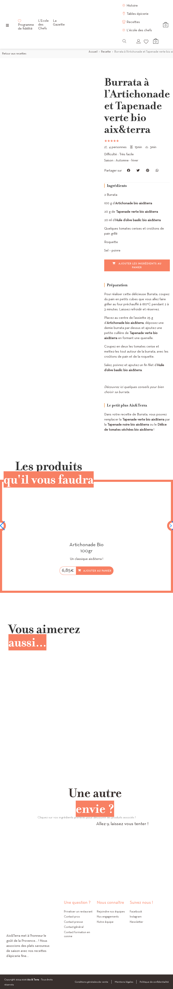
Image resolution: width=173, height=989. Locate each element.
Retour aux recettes (14, 53)
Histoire (132, 5)
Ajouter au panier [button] (97, 570)
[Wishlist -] (146, 41)
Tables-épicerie (138, 13)
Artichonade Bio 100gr (86, 548)
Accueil (93, 51)
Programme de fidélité (26, 26)
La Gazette (59, 22)
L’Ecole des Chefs (43, 24)
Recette (106, 51)
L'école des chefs (139, 30)
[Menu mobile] (7, 25)
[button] (128, 170)
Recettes (133, 22)
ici (121, 387)
